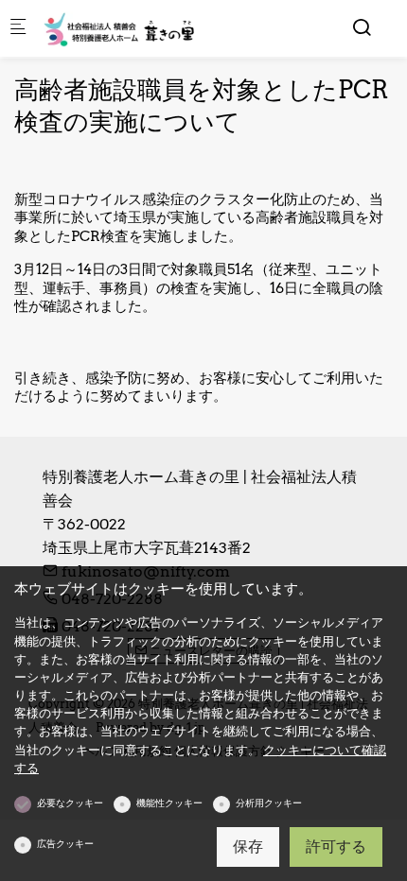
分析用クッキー (269, 802)
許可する (336, 846)
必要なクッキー (70, 802)
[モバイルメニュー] (18, 28)
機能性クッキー (169, 802)
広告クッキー (65, 843)
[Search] (361, 27)
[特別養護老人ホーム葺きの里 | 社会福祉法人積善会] (119, 28)
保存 (248, 846)
